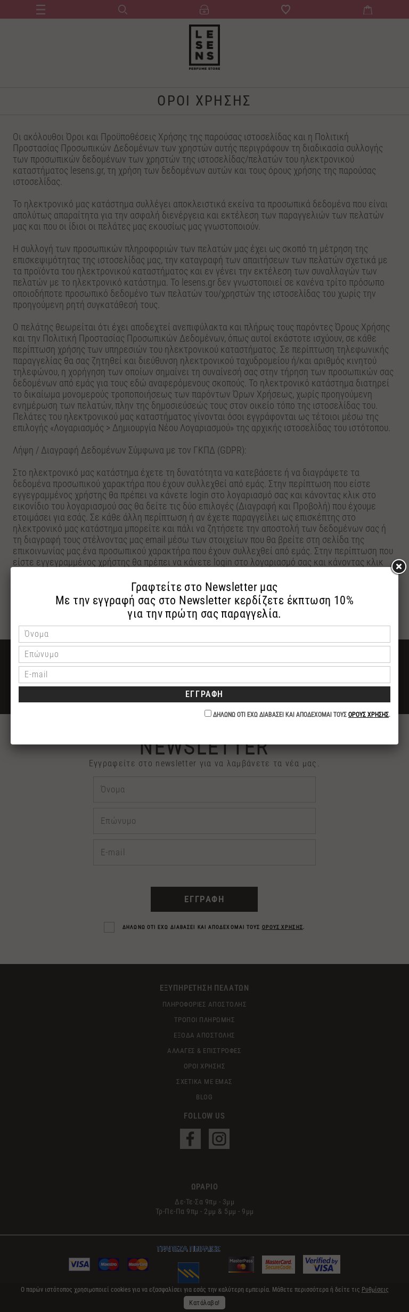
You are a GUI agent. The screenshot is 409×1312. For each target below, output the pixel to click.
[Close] (398, 567)
